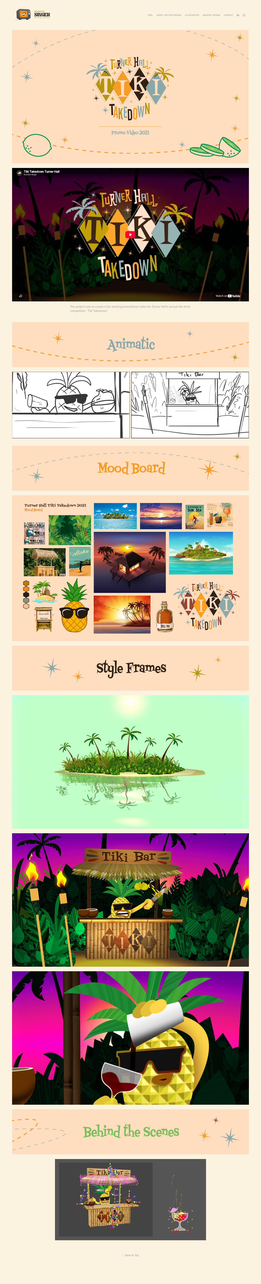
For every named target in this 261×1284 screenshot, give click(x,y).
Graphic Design (211, 15)
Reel (150, 15)
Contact (229, 15)
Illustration (192, 15)
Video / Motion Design (168, 15)
